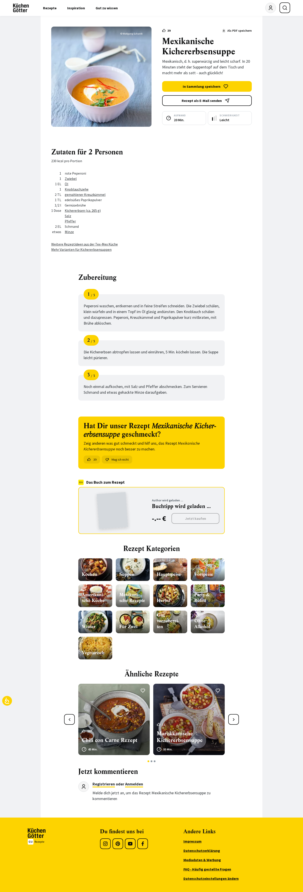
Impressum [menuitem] (192, 841)
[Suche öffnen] (284, 7)
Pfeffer (70, 221)
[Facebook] (142, 843)
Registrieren (103, 784)
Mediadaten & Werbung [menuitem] (202, 860)
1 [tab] (148, 761)
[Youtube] (130, 843)
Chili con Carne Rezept (109, 740)
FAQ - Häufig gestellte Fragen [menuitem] (207, 869)
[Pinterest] (117, 843)
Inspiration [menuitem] (76, 8)
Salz (68, 216)
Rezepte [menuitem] (50, 8)
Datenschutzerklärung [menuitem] (201, 850)
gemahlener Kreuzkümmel (85, 194)
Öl (66, 184)
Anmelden (134, 784)
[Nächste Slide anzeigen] (233, 719)
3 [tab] (154, 761)
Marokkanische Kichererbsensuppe (180, 737)
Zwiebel (71, 178)
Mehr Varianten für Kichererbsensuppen (81, 249)
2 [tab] (151, 761)
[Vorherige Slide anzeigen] (69, 719)
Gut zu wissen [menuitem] (107, 8)
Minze (69, 232)
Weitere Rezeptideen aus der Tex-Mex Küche (84, 244)
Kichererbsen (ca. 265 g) (83, 210)
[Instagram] (105, 843)
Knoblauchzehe (77, 189)
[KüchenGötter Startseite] (21, 8)
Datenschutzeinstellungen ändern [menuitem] (211, 878)
